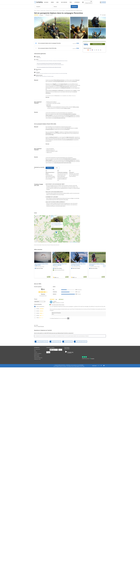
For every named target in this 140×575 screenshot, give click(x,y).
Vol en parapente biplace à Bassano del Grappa (96, 264)
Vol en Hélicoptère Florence (81, 341)
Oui (68, 318)
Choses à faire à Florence (55, 244)
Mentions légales (36, 356)
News (35, 350)
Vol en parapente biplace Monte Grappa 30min (41, 264)
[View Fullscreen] (35, 221)
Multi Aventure (64, 2)
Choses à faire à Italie (37, 244)
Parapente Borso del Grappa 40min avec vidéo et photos (78, 264)
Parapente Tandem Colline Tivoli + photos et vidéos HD (60, 264)
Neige (57, 2)
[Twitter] (104, 365)
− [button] (35, 218)
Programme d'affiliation (37, 353)
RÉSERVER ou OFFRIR (97, 44)
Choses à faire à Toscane (46, 244)
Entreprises (103, 2)
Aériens (52, 2)
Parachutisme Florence (56, 341)
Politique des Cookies (37, 359)
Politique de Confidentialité (38, 357)
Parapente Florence (68, 341)
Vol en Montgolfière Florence (42, 341)
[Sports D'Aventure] (38, 2)
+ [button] (35, 216)
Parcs (71, 2)
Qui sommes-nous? (37, 349)
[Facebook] (101, 365)
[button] (104, 266)
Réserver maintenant (56, 228)
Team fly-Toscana (41, 326)
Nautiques (46, 2)
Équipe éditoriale (36, 354)
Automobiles (76, 2)
